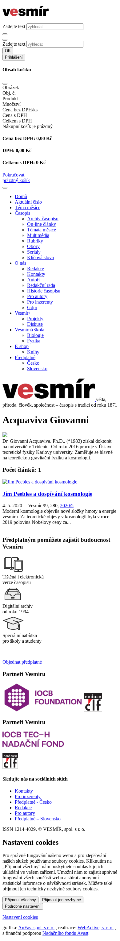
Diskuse (35, 324)
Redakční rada (41, 285)
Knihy (33, 351)
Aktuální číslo (28, 202)
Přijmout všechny (20, 899)
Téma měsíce (27, 207)
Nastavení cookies (20, 917)
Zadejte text (13, 26)
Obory (33, 246)
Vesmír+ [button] (23, 313)
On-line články (41, 224)
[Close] (4, 84)
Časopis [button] (22, 213)
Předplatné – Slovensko (38, 818)
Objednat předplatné (22, 662)
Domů (21, 196)
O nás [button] (20, 263)
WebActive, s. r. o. (96, 927)
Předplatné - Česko (33, 802)
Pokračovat (13, 174)
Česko (33, 363)
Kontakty (36, 274)
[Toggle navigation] (4, 188)
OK (8, 50)
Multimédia (38, 235)
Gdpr (32, 307)
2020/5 (67, 505)
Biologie (35, 335)
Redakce (35, 268)
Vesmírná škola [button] (29, 329)
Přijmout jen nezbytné (61, 899)
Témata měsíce (41, 229)
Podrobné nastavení (23, 906)
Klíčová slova (40, 257)
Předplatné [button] (25, 357)
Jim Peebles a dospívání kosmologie (47, 494)
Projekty (35, 318)
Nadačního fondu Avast (65, 933)
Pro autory (37, 296)
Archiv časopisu (42, 218)
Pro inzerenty (40, 302)
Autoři (33, 279)
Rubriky (35, 240)
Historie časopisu (43, 290)
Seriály (34, 252)
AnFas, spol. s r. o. (36, 927)
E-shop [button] (22, 346)
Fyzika (33, 340)
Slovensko (37, 368)
